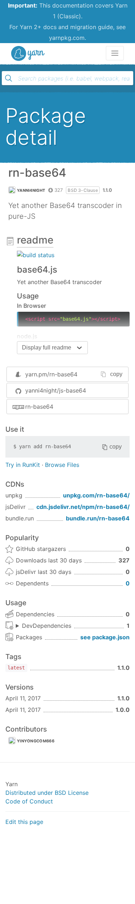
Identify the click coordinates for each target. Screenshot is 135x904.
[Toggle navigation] (115, 53)
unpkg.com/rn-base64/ (96, 495)
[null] (35, 254)
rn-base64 (39, 406)
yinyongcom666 (35, 740)
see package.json (105, 637)
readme (35, 240)
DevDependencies (46, 625)
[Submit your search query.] (8, 78)
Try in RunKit (22, 464)
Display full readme (46, 347)
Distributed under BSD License (47, 792)
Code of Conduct (29, 801)
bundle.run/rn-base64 (98, 518)
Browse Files (62, 464)
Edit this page (24, 821)
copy (116, 374)
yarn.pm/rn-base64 (51, 374)
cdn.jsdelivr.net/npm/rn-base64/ (83, 506)
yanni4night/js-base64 (55, 390)
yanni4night (31, 190)
